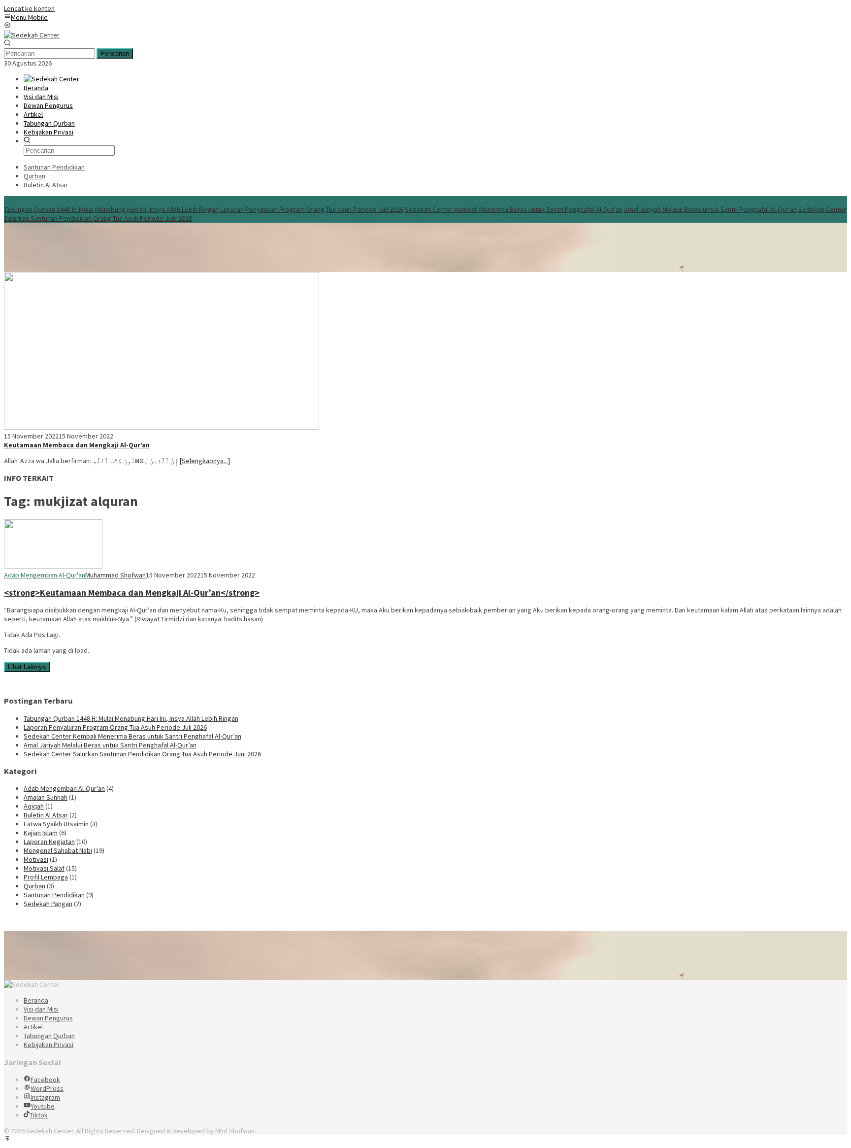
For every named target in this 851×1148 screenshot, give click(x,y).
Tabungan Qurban (49, 1035)
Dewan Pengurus (48, 1017)
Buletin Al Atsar (46, 814)
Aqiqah (34, 806)
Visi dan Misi (41, 1009)
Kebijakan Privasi (48, 1044)
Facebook (45, 1079)
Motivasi (36, 859)
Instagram (45, 1097)
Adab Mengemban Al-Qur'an (44, 575)
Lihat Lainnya (27, 667)
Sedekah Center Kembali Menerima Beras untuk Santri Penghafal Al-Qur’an (513, 209)
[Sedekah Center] (32, 35)
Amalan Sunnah (45, 797)
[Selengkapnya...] (205, 460)
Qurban (34, 885)
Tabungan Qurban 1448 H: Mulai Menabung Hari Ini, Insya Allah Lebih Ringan (111, 209)
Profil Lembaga (46, 877)
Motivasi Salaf (44, 868)
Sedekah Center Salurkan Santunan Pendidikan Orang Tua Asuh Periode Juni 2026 (142, 753)
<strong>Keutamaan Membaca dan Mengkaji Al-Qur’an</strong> (132, 592)
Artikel (33, 1026)
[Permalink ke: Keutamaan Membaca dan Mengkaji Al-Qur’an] (161, 427)
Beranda (36, 1000)
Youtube (43, 1106)
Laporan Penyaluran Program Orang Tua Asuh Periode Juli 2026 (311, 209)
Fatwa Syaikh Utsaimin (56, 823)
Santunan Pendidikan (54, 894)
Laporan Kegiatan (49, 841)
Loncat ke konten (29, 8)
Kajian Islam (41, 832)
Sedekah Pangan (48, 903)
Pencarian (114, 53)
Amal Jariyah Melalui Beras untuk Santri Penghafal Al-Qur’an (710, 209)
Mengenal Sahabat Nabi (58, 850)
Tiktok (39, 1115)
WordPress (47, 1088)
